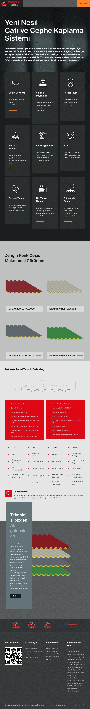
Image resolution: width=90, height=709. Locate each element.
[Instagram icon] (79, 705)
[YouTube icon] (77, 705)
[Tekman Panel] (11, 3)
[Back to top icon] (83, 705)
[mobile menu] (74, 3)
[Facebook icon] (75, 705)
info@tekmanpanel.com (33, 662)
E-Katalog (83, 3)
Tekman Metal (51, 705)
